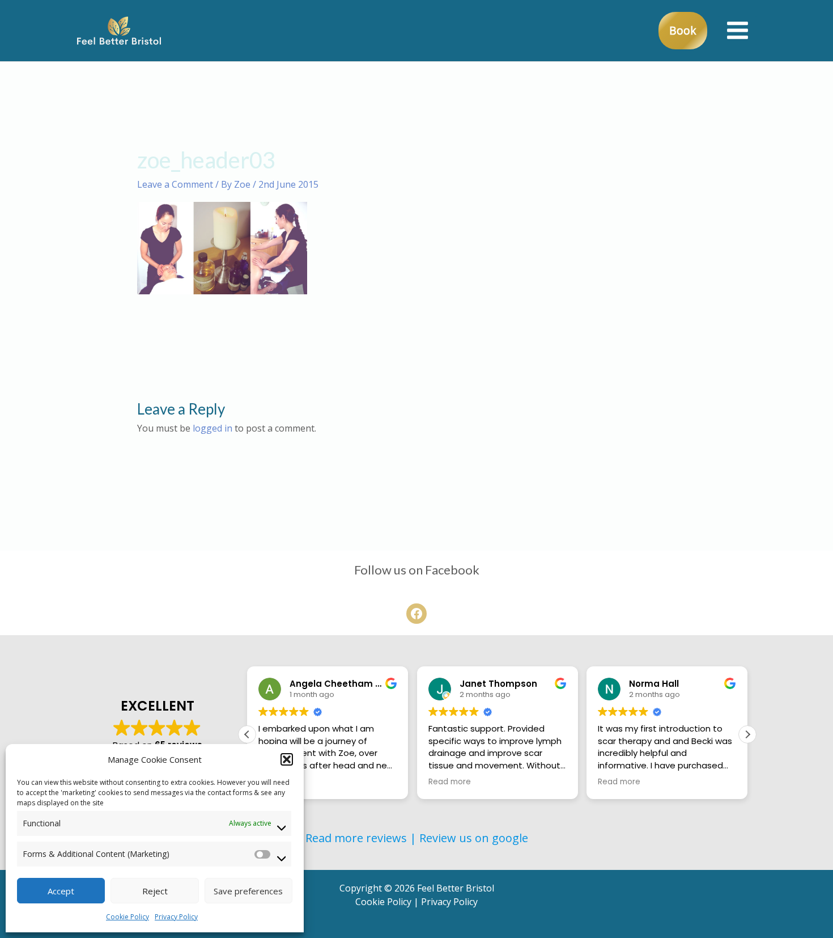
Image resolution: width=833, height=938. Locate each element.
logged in (212, 428)
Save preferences (248, 891)
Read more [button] (449, 782)
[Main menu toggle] (737, 30)
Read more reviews (356, 838)
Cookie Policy (127, 917)
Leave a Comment (175, 184)
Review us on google (473, 838)
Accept (61, 891)
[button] (286, 759)
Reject (155, 891)
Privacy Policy (176, 917)
